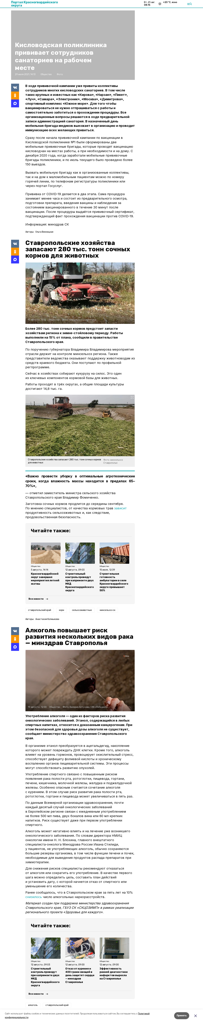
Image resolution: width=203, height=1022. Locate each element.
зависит (120, 508)
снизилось (33, 897)
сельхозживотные (82, 610)
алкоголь (33, 1005)
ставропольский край (39, 610)
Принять (182, 1015)
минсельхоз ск (107, 610)
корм (61, 610)
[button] (80, 293)
